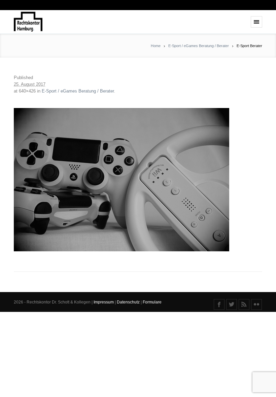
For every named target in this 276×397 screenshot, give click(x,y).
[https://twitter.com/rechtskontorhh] (231, 304)
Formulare (152, 302)
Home (156, 46)
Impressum (104, 302)
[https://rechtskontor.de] (244, 304)
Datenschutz (129, 302)
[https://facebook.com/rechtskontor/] (219, 304)
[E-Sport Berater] (138, 179)
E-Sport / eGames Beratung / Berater (198, 46)
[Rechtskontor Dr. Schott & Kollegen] (28, 22)
